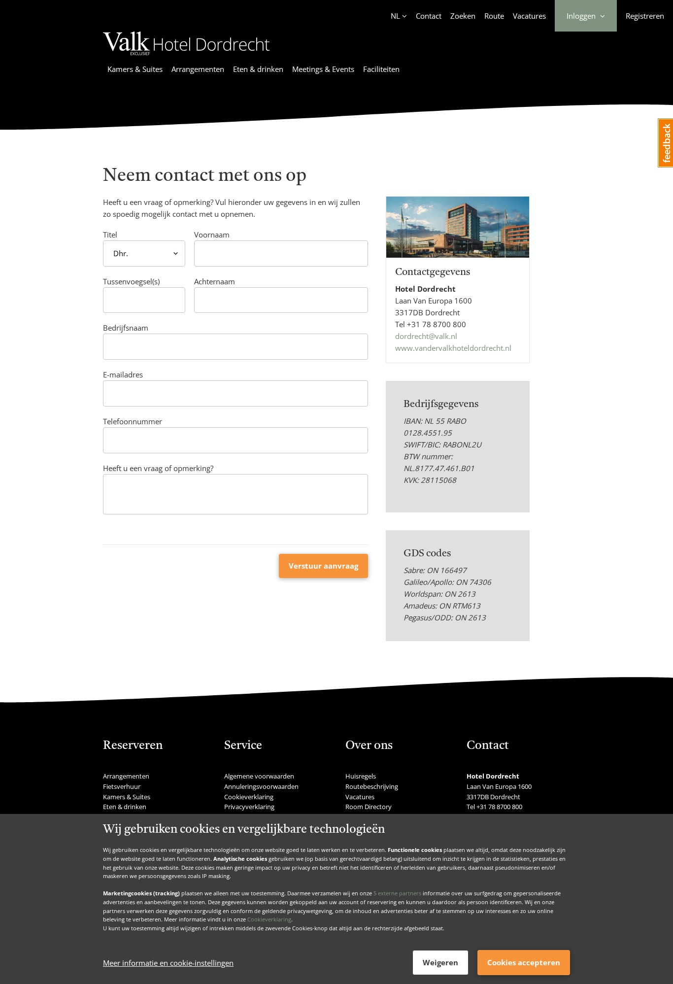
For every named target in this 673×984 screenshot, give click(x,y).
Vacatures (529, 16)
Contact (428, 16)
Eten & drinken (258, 69)
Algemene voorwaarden (259, 776)
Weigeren (440, 962)
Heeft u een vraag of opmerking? (158, 468)
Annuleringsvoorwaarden (261, 786)
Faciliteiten (381, 69)
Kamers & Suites (135, 69)
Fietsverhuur (121, 786)
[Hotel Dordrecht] (186, 56)
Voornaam (212, 234)
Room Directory (368, 806)
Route (494, 16)
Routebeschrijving (371, 786)
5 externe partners (397, 893)
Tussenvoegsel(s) (131, 281)
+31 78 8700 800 (436, 324)
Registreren (645, 16)
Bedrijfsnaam (125, 328)
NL (395, 16)
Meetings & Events (323, 69)
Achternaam (214, 281)
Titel (110, 234)
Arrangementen (197, 69)
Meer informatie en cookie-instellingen (168, 963)
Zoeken (462, 16)
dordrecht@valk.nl (426, 336)
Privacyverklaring (249, 806)
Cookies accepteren (523, 962)
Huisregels (360, 776)
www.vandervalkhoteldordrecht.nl (453, 348)
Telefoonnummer (132, 421)
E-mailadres (123, 374)
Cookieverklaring (269, 919)
